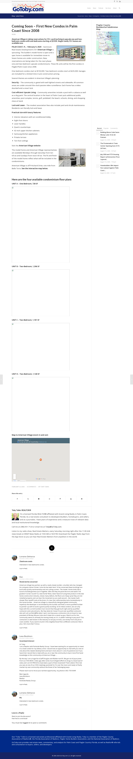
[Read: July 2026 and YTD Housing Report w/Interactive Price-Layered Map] (98, 155)
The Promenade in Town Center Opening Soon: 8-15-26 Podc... (110, 145)
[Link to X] (117, 1)
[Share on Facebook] (17, 499)
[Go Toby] (28, 8)
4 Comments (31, 487)
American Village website (29, 145)
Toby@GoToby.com (53, 527)
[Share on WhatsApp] (49, 499)
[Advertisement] (108, 88)
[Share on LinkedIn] (71, 499)
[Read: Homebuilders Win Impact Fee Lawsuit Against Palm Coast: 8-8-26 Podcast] (98, 166)
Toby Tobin (44, 487)
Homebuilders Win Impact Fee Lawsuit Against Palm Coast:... (109, 167)
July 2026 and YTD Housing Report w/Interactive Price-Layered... (110, 156)
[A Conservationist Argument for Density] (1, 379)
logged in (26, 723)
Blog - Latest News (18, 16)
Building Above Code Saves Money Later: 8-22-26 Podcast (109, 134)
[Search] (119, 8)
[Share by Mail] (81, 499)
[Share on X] (28, 499)
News (14, 34)
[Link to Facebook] (114, 1)
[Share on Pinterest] (60, 499)
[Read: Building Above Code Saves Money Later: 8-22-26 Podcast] (98, 133)
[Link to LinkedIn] (120, 1)
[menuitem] (89, 8)
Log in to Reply (23, 568)
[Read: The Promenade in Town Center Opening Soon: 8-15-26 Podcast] (98, 144)
